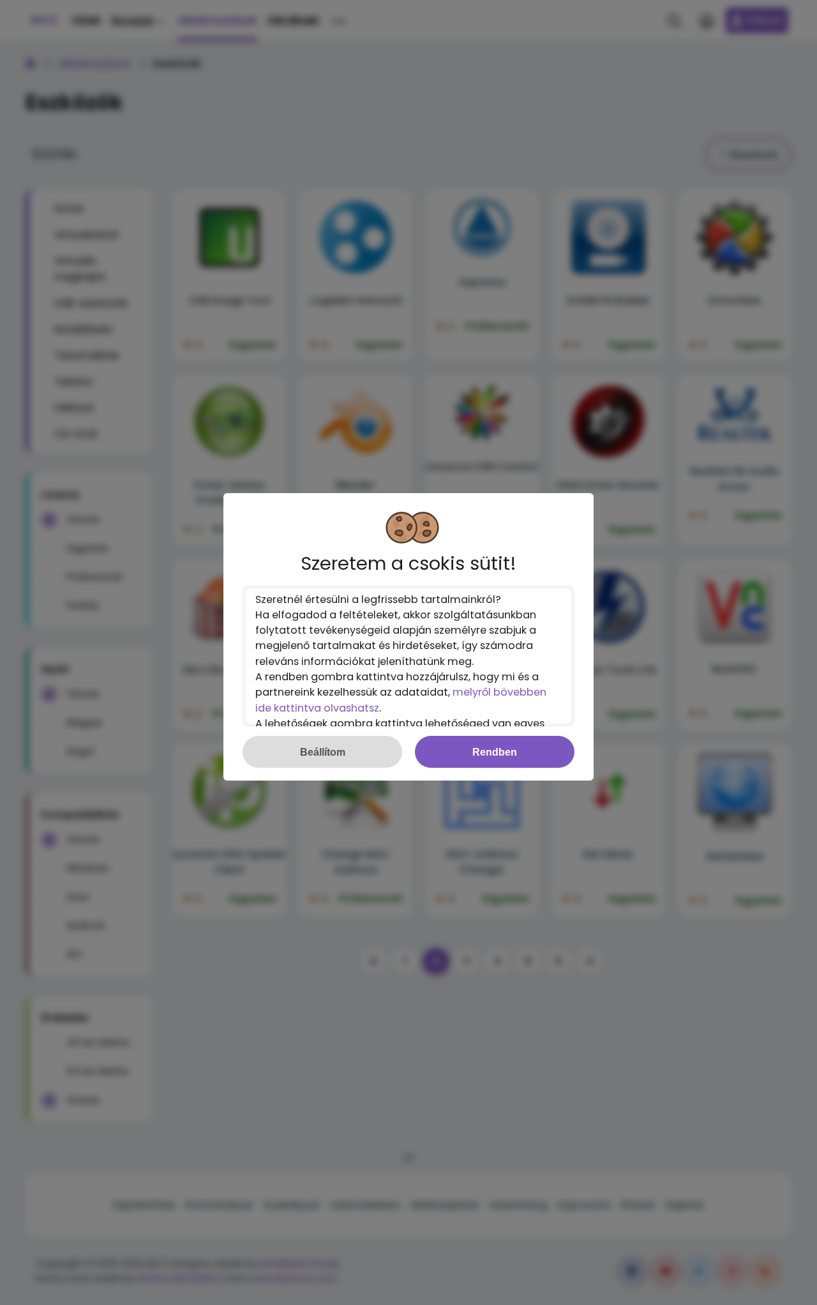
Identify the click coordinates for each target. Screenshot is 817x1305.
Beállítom (322, 752)
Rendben (494, 752)
